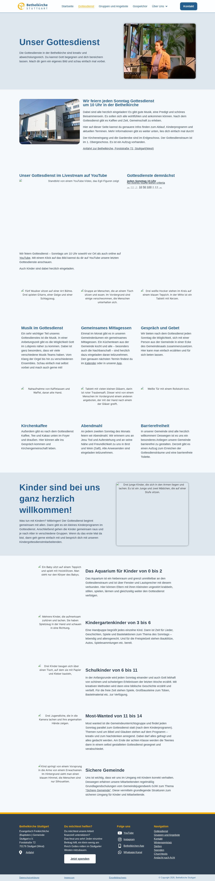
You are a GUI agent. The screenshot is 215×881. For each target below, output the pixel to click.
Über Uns (158, 6)
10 (140, 187)
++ (156, 187)
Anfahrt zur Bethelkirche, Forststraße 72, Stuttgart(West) (118, 148)
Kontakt (158, 838)
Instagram (129, 839)
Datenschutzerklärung (29, 877)
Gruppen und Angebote (113, 6)
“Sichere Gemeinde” (98, 790)
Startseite (68, 6)
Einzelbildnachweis (117, 877)
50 (144, 187)
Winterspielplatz (163, 842)
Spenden (159, 850)
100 (149, 187)
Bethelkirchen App (134, 846)
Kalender (90, 363)
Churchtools (160, 854)
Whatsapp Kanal (133, 852)
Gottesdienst (86, 6)
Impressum (69, 877)
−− (132, 187)
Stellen (158, 846)
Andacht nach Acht (164, 857)
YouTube (24, 257)
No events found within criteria (146, 182)
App (119, 363)
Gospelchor (140, 6)
